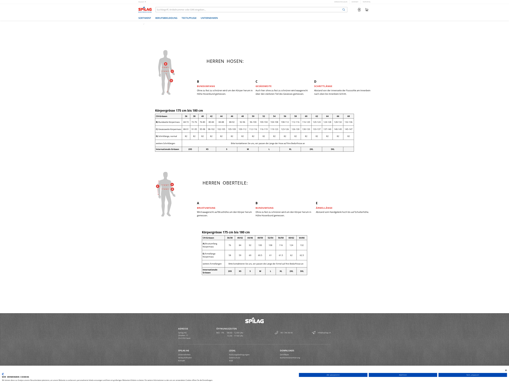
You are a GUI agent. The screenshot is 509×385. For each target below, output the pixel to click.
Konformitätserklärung (290, 357)
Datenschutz (234, 357)
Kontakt (355, 2)
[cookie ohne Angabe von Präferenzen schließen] (506, 370)
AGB (231, 360)
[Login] (359, 9)
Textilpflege (189, 17)
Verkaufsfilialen (340, 2)
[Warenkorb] (367, 9)
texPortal (367, 2)
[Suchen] (343, 9)
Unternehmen (209, 17)
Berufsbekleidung (166, 17)
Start (140, 24)
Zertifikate (284, 354)
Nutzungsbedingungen (239, 354)
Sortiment (144, 17)
